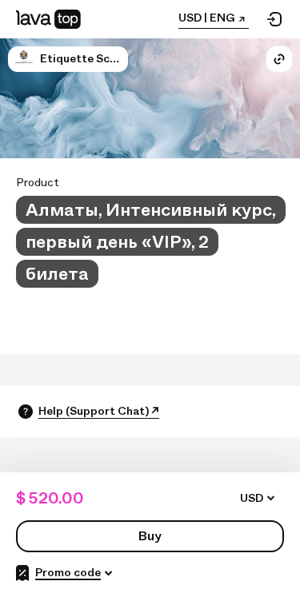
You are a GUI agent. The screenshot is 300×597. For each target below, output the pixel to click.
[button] (24, 59)
